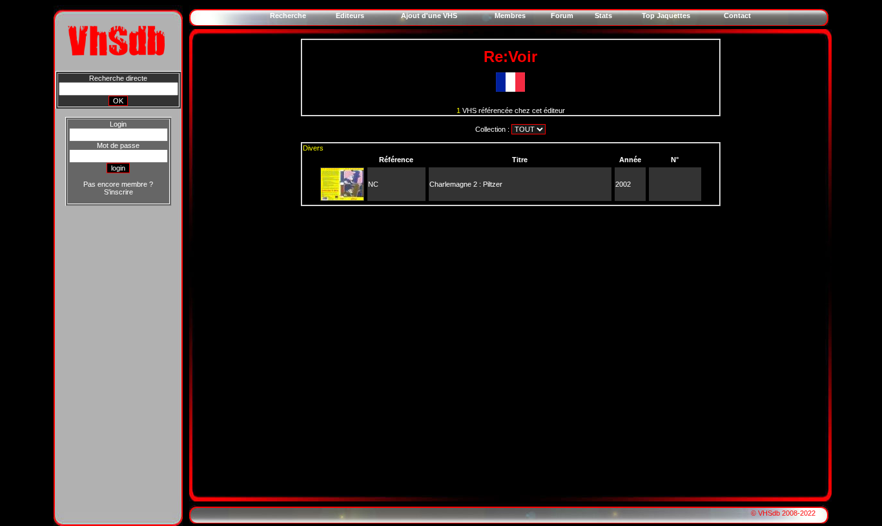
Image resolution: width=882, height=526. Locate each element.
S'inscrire (118, 192)
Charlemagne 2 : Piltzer (465, 184)
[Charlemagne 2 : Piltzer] (342, 198)
